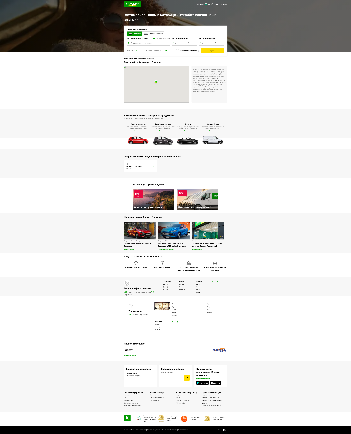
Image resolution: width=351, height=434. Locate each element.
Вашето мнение (183, 430)
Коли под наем (128, 58)
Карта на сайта (141, 430)
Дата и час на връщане (207, 38)
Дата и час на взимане (180, 38)
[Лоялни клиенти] (187, 378)
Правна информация (153, 430)
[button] (155, 82)
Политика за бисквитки (169, 430)
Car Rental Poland (140, 58)
